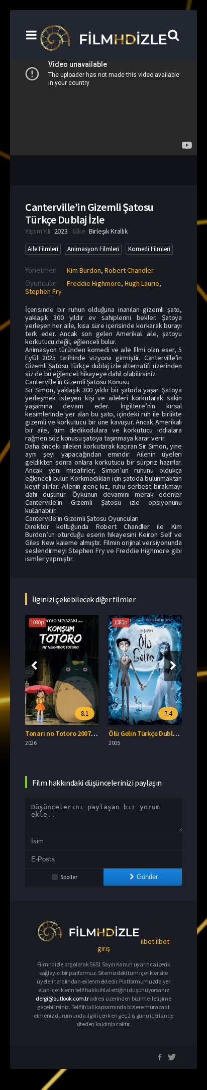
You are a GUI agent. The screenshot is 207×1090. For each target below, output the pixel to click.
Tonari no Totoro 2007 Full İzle (70, 733)
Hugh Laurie (142, 283)
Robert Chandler (129, 270)
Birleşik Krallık (108, 231)
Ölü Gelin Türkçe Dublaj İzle (149, 733)
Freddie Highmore (94, 283)
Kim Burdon (84, 270)
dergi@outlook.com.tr (62, 998)
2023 (61, 231)
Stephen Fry (43, 291)
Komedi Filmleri (149, 249)
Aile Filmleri (43, 249)
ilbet (147, 941)
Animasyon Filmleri (93, 249)
